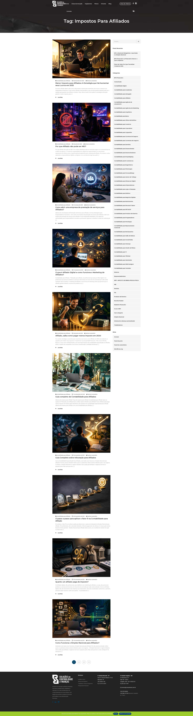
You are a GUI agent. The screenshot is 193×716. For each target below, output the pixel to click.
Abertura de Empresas (82, 681)
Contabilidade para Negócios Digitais (125, 197)
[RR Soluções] (58, 3)
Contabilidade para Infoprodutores (124, 185)
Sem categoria (118, 313)
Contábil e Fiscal (81, 679)
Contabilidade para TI (120, 252)
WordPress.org (118, 349)
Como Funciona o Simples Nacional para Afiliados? (77, 643)
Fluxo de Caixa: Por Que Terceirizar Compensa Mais (124, 65)
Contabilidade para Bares (121, 116)
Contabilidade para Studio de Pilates (124, 248)
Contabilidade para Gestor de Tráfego (125, 177)
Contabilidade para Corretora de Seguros (126, 136)
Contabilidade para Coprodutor (123, 128)
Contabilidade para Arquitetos (123, 112)
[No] (191, 713)
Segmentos (88, 3)
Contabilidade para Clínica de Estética (125, 120)
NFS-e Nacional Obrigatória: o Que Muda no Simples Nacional (126, 54)
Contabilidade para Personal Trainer (124, 205)
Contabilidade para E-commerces (123, 161)
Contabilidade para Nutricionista (123, 201)
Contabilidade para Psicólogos (123, 221)
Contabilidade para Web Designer (124, 264)
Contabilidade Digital (120, 86)
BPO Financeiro (118, 78)
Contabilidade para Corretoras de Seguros (126, 140)
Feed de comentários (120, 345)
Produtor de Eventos (120, 296)
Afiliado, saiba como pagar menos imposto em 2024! (78, 336)
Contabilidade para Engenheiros (123, 165)
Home (67, 3)
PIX (115, 292)
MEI (115, 284)
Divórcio (116, 272)
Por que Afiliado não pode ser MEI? (71, 146)
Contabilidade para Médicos (122, 193)
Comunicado (118, 81)
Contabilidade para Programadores (124, 217)
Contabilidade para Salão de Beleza (124, 235)
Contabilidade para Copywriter (123, 132)
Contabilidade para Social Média (123, 239)
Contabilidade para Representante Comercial (124, 226)
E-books (103, 3)
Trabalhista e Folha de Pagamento (85, 683)
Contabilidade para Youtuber (122, 268)
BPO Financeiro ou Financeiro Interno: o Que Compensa (125, 59)
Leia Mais (60, 97)
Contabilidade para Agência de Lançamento (123, 103)
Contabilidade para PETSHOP (122, 209)
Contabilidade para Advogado (122, 94)
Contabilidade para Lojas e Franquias (124, 189)
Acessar (116, 337)
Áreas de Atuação (77, 3)
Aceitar (115, 713)
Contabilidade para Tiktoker (122, 256)
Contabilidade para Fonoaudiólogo (124, 173)
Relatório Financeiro (120, 304)
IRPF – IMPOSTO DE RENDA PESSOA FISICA (126, 280)
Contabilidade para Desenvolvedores (125, 152)
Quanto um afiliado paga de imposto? (72, 582)
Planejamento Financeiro (83, 685)
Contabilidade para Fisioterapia (123, 169)
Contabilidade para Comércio (122, 124)
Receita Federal (118, 300)
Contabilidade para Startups (122, 244)
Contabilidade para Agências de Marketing (126, 108)
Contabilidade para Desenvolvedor (124, 148)
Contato (69, 11)
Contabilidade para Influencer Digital (124, 181)
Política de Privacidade (125, 713)
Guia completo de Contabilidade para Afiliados (75, 397)
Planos (96, 3)
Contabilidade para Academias (123, 90)
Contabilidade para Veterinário (123, 260)
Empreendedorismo (120, 276)
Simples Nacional (119, 317)
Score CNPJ (117, 308)
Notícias (116, 288)
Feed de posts (118, 341)
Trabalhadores (118, 325)
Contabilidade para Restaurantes (123, 231)
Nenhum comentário (92, 80)
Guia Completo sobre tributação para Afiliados (75, 458)
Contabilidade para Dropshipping (123, 156)
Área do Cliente (125, 3)
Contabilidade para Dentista (122, 144)
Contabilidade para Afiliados (63, 80)
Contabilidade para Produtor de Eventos (125, 213)
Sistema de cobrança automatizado (124, 321)
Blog (110, 3)
